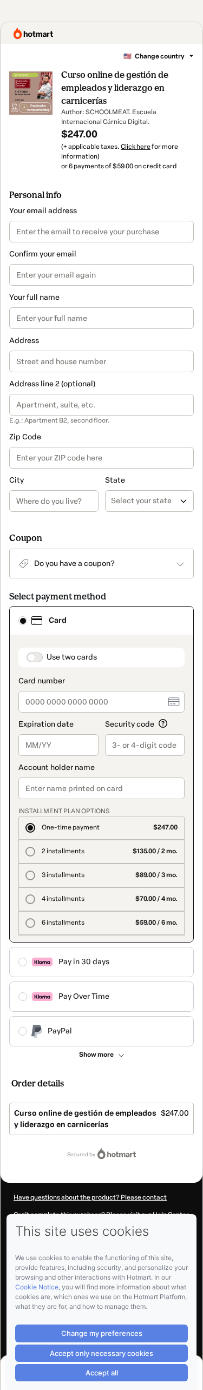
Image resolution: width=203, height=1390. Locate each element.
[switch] (34, 657)
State (115, 480)
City (16, 480)
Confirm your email (42, 254)
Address (24, 340)
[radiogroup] (101, 826)
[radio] (22, 620)
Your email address (43, 210)
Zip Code (25, 437)
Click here (135, 146)
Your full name (34, 297)
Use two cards (72, 657)
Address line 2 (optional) (52, 383)
